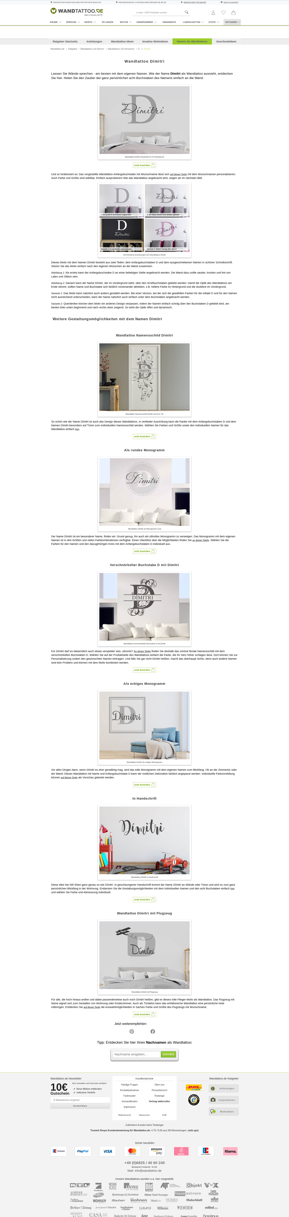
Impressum (129, 1107)
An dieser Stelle (142, 651)
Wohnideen (227, 1111)
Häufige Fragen (129, 1084)
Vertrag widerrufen (159, 1101)
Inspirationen (227, 1100)
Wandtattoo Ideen (122, 41)
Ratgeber (72, 49)
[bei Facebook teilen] (146, 1032)
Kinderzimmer (145, 22)
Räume (54, 22)
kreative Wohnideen (155, 41)
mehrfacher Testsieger (195, 2)
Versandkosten (130, 1101)
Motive (124, 22)
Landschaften (191, 22)
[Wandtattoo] (76, 11)
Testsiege (159, 1096)
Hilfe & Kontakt (231, 2)
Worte (88, 22)
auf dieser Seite (178, 174)
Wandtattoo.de (57, 49)
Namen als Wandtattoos (192, 41)
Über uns (159, 1084)
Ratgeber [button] (231, 22)
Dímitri (147, 49)
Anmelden (80, 1106)
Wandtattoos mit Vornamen (121, 49)
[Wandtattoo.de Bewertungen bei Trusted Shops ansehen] (193, 1104)
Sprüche (71, 22)
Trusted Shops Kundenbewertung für (120, 1130)
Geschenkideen (226, 41)
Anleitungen (94, 41)
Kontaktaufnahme (129, 1090)
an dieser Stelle (200, 540)
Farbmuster (129, 1096)
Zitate (212, 22)
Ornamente (169, 22)
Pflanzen (107, 22)
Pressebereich (159, 1090)
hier (77, 429)
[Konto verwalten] (213, 13)
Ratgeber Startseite (65, 41)
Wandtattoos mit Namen (92, 49)
